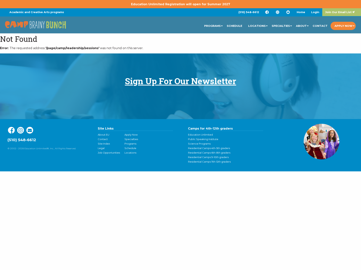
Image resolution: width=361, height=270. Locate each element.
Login (315, 12)
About (301, 26)
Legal (101, 148)
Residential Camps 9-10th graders (208, 157)
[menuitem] (248, 12)
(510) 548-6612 (248, 12)
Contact (320, 26)
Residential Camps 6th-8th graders (209, 152)
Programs (212, 26)
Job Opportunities (109, 152)
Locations (257, 26)
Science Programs (199, 143)
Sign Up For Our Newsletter (180, 80)
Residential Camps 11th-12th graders (209, 161)
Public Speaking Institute (203, 139)
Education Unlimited (200, 134)
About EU (103, 134)
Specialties (281, 26)
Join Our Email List (338, 12)
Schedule (234, 26)
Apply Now (343, 26)
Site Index (104, 143)
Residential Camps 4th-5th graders (209, 148)
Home (301, 12)
